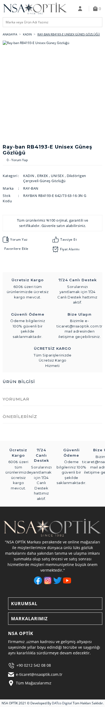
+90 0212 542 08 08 (33, 665)
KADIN (28, 175)
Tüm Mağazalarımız (33, 683)
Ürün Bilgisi (19, 381)
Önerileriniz (20, 416)
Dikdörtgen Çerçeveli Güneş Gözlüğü (54, 178)
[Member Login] (81, 8)
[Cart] (97, 8)
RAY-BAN (30, 188)
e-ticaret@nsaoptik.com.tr (39, 674)
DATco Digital (62, 703)
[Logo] (35, 9)
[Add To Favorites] (16, 248)
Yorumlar (16, 399)
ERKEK (42, 175)
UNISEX (57, 175)
